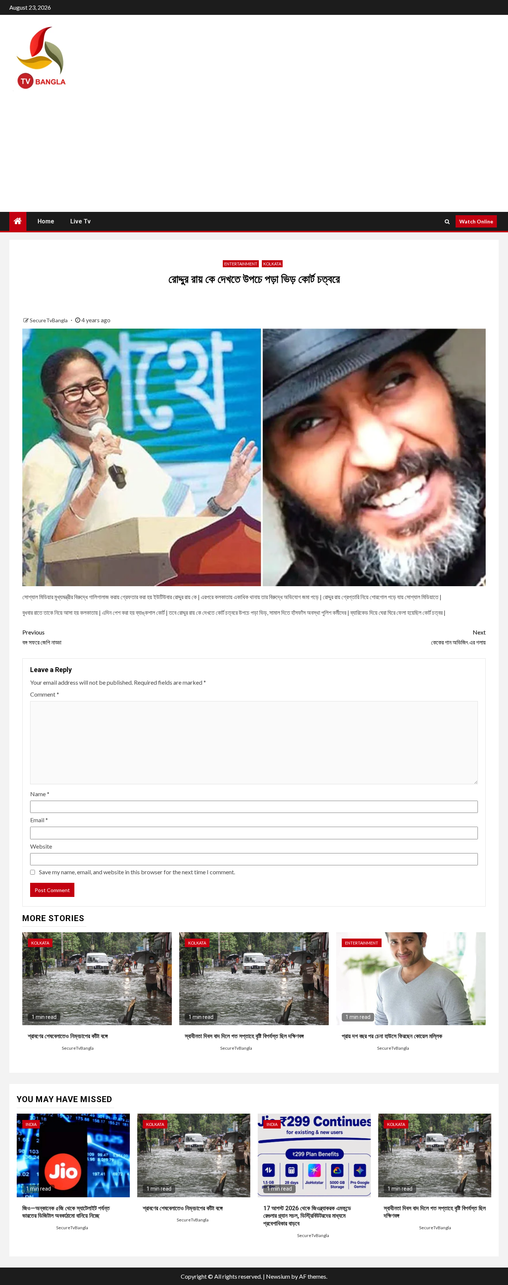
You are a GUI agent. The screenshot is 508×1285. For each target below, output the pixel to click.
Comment (44, 694)
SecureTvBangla (49, 320)
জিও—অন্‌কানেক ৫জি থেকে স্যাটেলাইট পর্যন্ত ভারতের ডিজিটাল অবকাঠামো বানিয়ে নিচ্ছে (66, 1212)
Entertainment (240, 263)
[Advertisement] (254, 156)
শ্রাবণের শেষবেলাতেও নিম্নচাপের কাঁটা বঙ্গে (68, 1036)
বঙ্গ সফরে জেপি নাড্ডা (41, 637)
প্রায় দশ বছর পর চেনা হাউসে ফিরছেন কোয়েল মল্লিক (392, 1036)
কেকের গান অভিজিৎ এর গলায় (458, 637)
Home (46, 221)
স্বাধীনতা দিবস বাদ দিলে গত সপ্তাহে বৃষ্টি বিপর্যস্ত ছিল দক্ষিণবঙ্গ (244, 1036)
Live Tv (80, 221)
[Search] (447, 221)
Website (41, 846)
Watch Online (476, 221)
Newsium (278, 1276)
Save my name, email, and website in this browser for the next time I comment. (137, 871)
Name (39, 793)
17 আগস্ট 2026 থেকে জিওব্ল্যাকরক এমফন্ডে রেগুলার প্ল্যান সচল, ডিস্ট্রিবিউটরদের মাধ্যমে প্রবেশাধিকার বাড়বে (307, 1216)
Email (39, 819)
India (31, 1124)
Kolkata (272, 263)
